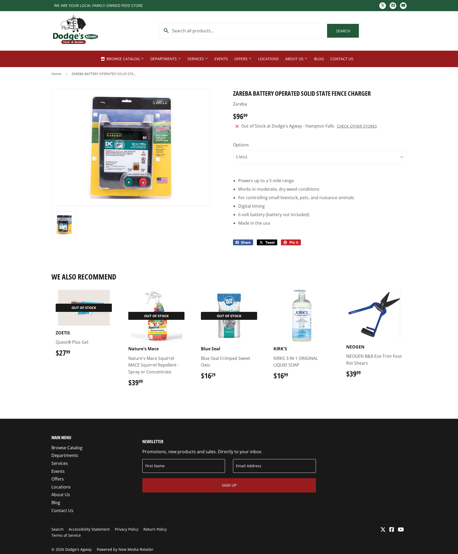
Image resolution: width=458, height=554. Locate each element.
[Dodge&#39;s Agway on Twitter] (383, 530)
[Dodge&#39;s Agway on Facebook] (391, 530)
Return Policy (155, 529)
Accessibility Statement (89, 529)
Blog (319, 58)
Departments (164, 58)
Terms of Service (66, 535)
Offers (241, 58)
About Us (295, 58)
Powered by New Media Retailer (125, 549)
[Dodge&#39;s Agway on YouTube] (401, 530)
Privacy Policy (126, 529)
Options (241, 145)
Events (221, 58)
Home (56, 73)
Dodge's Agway (78, 549)
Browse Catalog (123, 58)
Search (347, 30)
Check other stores (357, 126)
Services (196, 58)
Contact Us (341, 58)
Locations (268, 58)
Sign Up (229, 485)
